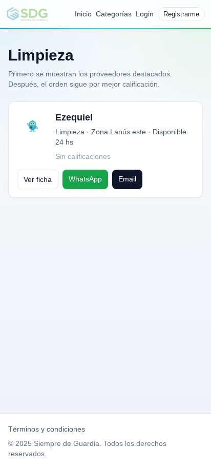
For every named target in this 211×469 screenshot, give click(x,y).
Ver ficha (38, 179)
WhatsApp (85, 179)
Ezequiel (74, 117)
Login (145, 14)
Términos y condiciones (46, 429)
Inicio (83, 14)
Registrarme (181, 14)
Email (127, 179)
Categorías (114, 14)
